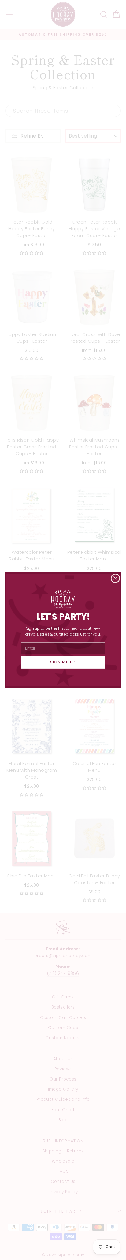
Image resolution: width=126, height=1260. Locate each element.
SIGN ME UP (63, 662)
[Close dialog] (115, 578)
